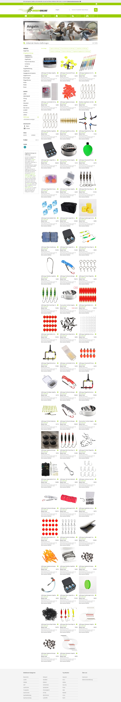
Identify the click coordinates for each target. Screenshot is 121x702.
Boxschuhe (25, 677)
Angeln (29, 19)
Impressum (85, 677)
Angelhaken (28, 59)
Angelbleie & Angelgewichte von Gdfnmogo (81, 51)
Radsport (45, 677)
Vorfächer (27, 64)
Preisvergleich (46, 690)
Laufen (25, 679)
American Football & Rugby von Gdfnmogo (30, 174)
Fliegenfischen (27, 80)
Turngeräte (26, 690)
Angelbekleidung (27, 68)
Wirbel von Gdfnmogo (66, 51)
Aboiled (25, 105)
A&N (24, 101)
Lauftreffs (45, 697)
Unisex (28, 128)
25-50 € (33, 135)
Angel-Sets (26, 51)
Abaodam (25, 103)
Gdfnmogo (26, 117)
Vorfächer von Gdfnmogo (55, 51)
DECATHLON (46, 695)
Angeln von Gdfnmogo (30, 176)
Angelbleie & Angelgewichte (28, 56)
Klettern (45, 682)
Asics (64, 679)
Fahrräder (92, 16)
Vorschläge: (44, 48)
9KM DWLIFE (26, 96)
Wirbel (26, 66)
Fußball (25, 682)
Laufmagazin (31, 16)
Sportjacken (46, 687)
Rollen (25, 85)
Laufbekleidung (62, 16)
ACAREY (25, 110)
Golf (24, 684)
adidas (25, 115)
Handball (45, 679)
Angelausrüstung (36, 19)
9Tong (25, 98)
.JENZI (24, 94)
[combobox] (62, 10)
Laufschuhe (78, 16)
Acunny (25, 112)
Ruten (25, 87)
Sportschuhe (26, 692)
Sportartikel (48, 16)
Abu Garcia (26, 108)
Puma (64, 687)
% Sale (25, 140)
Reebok (64, 692)
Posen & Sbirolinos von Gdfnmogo (68, 48)
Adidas (64, 682)
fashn (64, 697)
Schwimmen (46, 684)
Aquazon (65, 677)
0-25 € (25, 135)
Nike (64, 690)
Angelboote (26, 71)
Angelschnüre (27, 75)
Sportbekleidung (27, 695)
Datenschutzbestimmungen (73, 1)
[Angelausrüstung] (38, 117)
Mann (27, 126)
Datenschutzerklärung (87, 679)
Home (24, 19)
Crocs (64, 695)
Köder (25, 82)
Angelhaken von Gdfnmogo (82, 48)
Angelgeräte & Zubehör (29, 73)
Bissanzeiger (26, 78)
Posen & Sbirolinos (30, 61)
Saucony (65, 684)
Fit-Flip (44, 692)
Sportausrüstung (27, 697)
